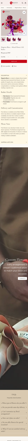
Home (2, 7)
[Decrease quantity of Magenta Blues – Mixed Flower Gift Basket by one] (8, 56)
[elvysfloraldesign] (14, 3)
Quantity (3, 56)
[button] (25, 3)
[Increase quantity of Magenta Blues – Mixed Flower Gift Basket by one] (25, 56)
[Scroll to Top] (25, 433)
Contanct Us (22, 278)
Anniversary (9, 7)
